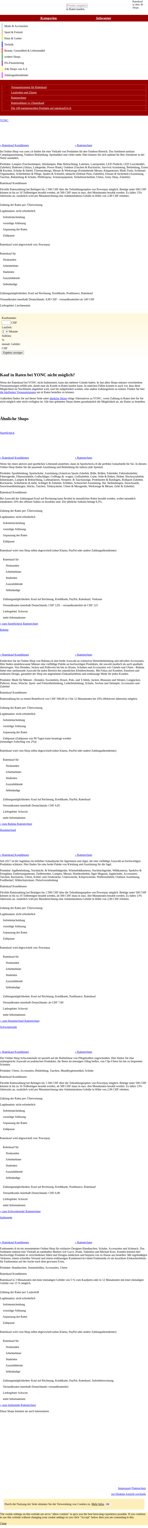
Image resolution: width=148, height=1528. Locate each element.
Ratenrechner (18, 97)
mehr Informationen (14, 617)
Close (3, 1523)
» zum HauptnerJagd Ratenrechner (20, 1020)
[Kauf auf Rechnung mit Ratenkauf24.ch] (20, 14)
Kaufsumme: (9, 317)
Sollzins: (7, 335)
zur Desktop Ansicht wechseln (128, 1494)
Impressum (124, 1488)
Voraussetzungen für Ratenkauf (29, 87)
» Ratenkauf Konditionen (14, 145)
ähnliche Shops (58, 398)
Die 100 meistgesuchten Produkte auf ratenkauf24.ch (41, 108)
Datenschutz (139, 1488)
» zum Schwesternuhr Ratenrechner (20, 1211)
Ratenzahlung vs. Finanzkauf (27, 102)
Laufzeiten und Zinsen (24, 92)
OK (107, 1504)
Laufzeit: (7, 327)
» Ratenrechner (83, 145)
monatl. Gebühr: (11, 344)
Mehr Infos (98, 1504)
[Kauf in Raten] (15, 1491)
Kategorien (48, 18)
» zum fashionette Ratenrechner (18, 1405)
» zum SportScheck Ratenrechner (19, 623)
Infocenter (103, 18)
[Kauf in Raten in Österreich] (23, 1491)
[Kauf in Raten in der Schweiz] (7, 1491)
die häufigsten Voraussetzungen (18, 392)
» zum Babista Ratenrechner (16, 823)
